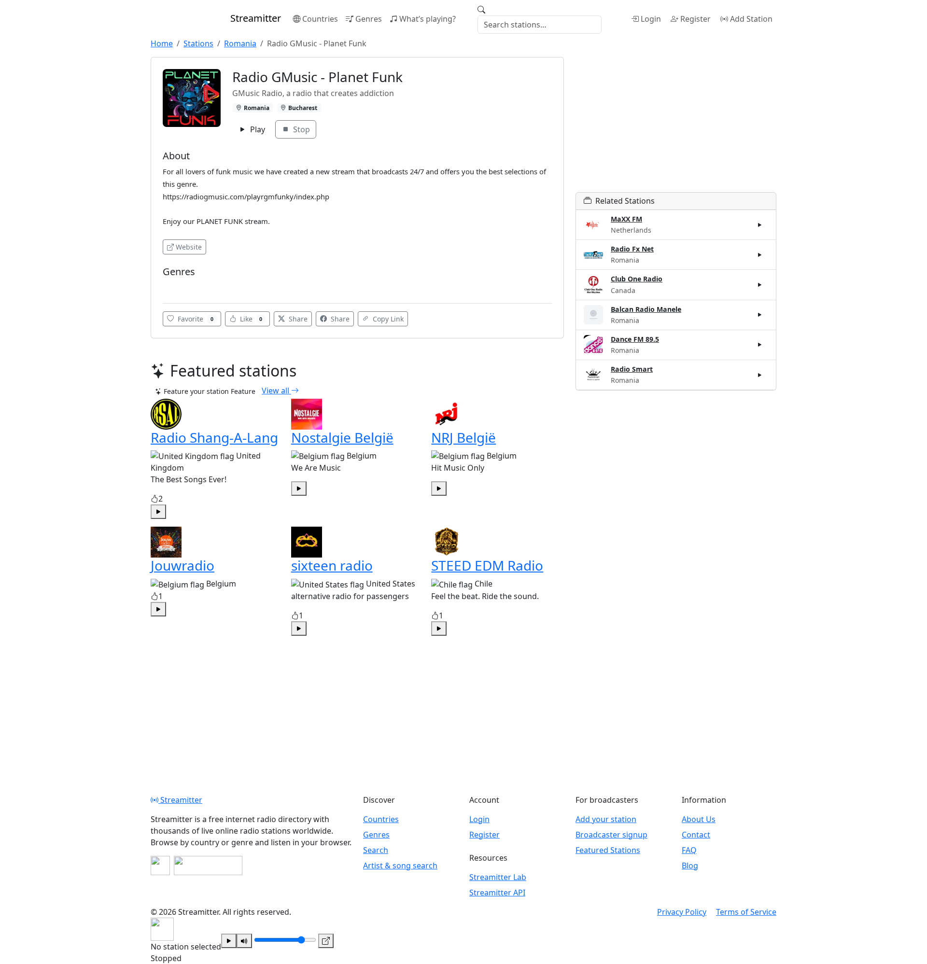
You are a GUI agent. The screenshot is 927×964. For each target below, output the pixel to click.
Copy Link (387, 318)
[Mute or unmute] (244, 941)
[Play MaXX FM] (760, 225)
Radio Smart (632, 369)
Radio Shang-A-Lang (214, 437)
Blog (690, 865)
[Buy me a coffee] (208, 865)
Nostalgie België (342, 437)
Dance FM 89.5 (635, 339)
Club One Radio (636, 278)
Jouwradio (182, 565)
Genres (368, 19)
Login (651, 19)
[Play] (229, 941)
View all (276, 390)
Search (375, 850)
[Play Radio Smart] (760, 374)
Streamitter (180, 800)
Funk (174, 286)
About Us (699, 819)
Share (297, 318)
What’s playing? (427, 19)
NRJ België (463, 437)
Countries (320, 19)
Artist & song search (400, 865)
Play (256, 129)
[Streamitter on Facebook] (160, 865)
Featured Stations (608, 850)
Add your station (606, 819)
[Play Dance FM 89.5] (760, 344)
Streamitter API (497, 892)
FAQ (689, 850)
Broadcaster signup (611, 834)
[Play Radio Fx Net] (760, 255)
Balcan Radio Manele (646, 309)
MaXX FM (626, 219)
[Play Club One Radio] (760, 285)
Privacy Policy (681, 912)
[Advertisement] (676, 124)
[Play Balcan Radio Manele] (760, 315)
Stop (300, 129)
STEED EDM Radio (487, 565)
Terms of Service (746, 912)
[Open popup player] (326, 941)
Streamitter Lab (497, 877)
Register (695, 19)
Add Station (751, 19)
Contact (696, 834)
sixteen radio (332, 565)
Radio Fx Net (632, 248)
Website (189, 246)
